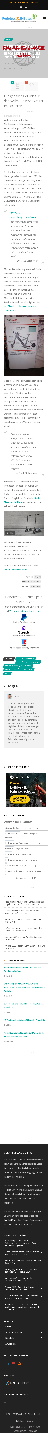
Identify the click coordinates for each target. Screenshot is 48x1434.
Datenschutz (19, 1430)
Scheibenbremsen (25, 658)
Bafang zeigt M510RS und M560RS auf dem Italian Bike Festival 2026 (21, 1270)
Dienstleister (11, 666)
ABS (19, 662)
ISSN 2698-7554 (18, 1426)
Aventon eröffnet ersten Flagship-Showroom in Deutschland (19, 1279)
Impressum (34, 1426)
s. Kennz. (36, 586)
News (8, 39)
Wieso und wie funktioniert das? (25, 611)
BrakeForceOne (31, 662)
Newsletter (10, 1338)
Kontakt (33, 1430)
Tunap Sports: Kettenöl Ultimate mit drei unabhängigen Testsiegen (22, 1252)
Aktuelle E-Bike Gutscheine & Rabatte (24, 2)
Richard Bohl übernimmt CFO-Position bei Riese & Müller (23, 1261)
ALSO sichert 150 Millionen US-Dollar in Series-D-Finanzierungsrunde (22, 1296)
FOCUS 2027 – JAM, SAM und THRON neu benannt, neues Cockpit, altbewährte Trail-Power (22, 1307)
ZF (22, 666)
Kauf (7, 673)
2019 (29, 666)
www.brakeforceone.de (15, 569)
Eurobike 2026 (16, 960)
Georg (11, 64)
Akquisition (10, 669)
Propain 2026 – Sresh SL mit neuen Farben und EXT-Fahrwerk (20, 1288)
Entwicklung (26, 669)
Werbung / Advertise (14, 1332)
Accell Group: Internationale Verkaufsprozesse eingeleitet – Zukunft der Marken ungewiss (21, 1243)
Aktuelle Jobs (10, 1343)
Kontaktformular (12, 1220)
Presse (8, 1326)
